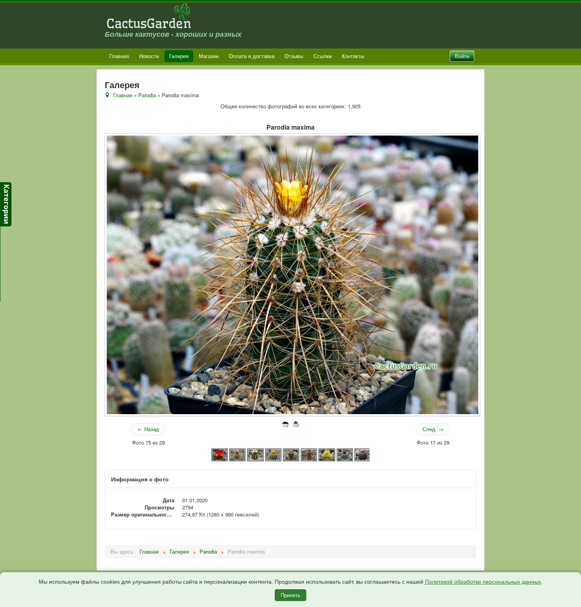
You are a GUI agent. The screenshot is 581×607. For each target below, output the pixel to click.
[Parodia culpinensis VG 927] (363, 454)
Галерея (179, 56)
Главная (119, 56)
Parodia (147, 95)
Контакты (353, 56)
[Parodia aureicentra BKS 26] (237, 454)
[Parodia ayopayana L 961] (255, 454)
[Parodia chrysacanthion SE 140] (327, 454)
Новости (149, 56)
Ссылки (322, 56)
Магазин (209, 56)
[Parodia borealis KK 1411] (291, 454)
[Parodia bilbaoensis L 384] (273, 454)
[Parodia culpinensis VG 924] (345, 454)
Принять (290, 595)
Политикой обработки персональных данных (483, 582)
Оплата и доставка (251, 56)
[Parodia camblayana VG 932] (309, 454)
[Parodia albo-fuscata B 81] (219, 454)
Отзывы (294, 56)
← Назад (148, 429)
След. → (433, 429)
